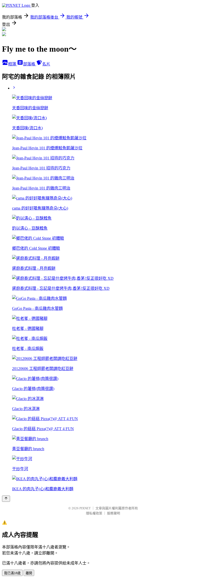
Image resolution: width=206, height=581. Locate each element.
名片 (46, 64)
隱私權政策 (94, 513)
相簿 (12, 64)
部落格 (29, 64)
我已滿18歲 (12, 573)
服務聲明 (113, 513)
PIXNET (85, 508)
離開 (29, 573)
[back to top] (6, 499)
